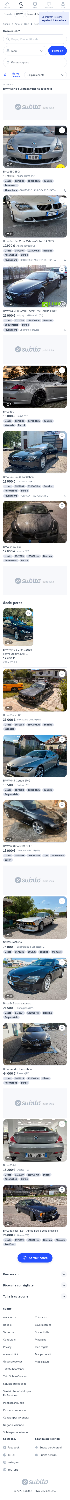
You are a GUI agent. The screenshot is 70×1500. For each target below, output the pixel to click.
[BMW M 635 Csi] (35, 925)
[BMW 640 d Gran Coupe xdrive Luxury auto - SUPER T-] (18, 636)
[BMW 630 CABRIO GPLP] (35, 831)
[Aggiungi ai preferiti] (62, 130)
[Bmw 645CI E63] (35, 532)
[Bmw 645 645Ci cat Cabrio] (35, 464)
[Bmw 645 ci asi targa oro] (35, 989)
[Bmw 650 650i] (35, 158)
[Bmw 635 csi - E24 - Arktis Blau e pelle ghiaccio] (35, 1216)
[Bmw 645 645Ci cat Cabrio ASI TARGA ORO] (35, 228)
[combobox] (37, 39)
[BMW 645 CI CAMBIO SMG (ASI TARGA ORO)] (35, 298)
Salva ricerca (15, 75)
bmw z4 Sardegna (37, 14)
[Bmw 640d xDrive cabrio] (35, 1054)
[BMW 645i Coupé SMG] (35, 766)
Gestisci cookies (13, 1361)
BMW (19, 14)
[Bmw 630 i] (35, 396)
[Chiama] (65, 190)
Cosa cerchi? (11, 31)
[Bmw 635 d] (35, 1150)
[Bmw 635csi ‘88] (35, 700)
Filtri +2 (57, 51)
